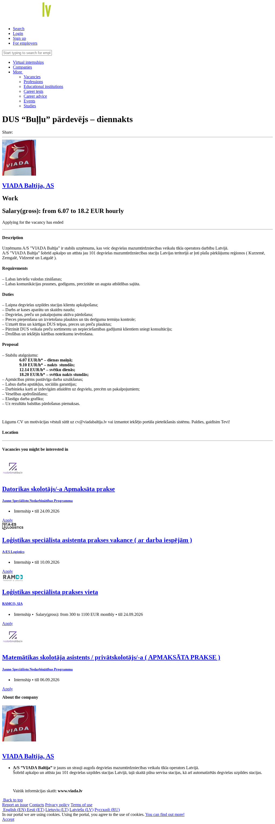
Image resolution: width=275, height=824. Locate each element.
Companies (22, 67)
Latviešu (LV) (81, 809)
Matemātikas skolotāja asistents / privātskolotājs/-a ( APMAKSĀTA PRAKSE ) (111, 657)
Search (18, 28)
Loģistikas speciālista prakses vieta (50, 591)
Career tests (33, 91)
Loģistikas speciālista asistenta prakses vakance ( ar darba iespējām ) (97, 540)
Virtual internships (28, 62)
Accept (8, 819)
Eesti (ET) (35, 809)
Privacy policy (57, 804)
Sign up (19, 38)
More (18, 72)
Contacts (36, 804)
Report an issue (15, 804)
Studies (30, 106)
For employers (25, 43)
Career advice (35, 96)
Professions (33, 81)
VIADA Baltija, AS (28, 185)
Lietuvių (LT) (56, 809)
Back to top (12, 800)
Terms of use (81, 804)
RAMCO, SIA (12, 604)
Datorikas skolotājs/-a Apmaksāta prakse (58, 488)
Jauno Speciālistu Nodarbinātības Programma (37, 501)
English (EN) (14, 809)
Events (29, 101)
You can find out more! (164, 814)
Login (18, 33)
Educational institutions (43, 86)
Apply (7, 520)
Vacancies (32, 76)
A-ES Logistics (13, 552)
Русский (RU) (107, 809)
